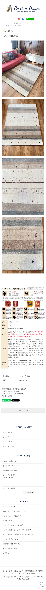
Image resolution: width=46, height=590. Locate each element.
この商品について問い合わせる (12, 393)
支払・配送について (16, 571)
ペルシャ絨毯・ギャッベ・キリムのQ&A (17, 530)
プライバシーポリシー (17, 573)
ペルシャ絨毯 (7, 432)
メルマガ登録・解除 (10, 548)
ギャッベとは (7, 520)
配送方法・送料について (11, 544)
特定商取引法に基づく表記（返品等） (15, 389)
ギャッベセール (8, 466)
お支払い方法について (10, 539)
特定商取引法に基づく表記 (34, 571)
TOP (41, 586)
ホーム (4, 25)
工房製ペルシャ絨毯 (10, 470)
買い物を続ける (7, 396)
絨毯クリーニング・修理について (14, 511)
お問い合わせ (31, 573)
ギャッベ (10, 25)
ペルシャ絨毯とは (9, 507)
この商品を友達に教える (10, 391)
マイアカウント (8, 553)
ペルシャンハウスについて (12, 516)
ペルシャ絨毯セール (10, 461)
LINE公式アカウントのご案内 (13, 525)
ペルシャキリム (8, 442)
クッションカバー (9, 446)
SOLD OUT (23, 410)
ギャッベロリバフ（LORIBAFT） (9, 476)
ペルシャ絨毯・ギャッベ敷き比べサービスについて (21, 534)
